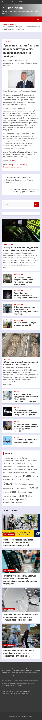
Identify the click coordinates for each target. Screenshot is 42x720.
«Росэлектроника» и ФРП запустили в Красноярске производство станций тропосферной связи (20, 617)
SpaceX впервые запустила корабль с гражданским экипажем (26, 295)
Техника (7, 42)
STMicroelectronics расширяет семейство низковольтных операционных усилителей (18, 542)
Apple (17, 461)
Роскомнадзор (7, 488)
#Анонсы (26, 458)
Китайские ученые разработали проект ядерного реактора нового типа (23, 280)
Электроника (18, 499)
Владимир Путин (13, 463)
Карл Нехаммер (21, 165)
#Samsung (6, 458)
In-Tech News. (13, 8)
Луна (35, 470)
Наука (26, 476)
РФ (20, 484)
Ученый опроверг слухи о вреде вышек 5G (25, 324)
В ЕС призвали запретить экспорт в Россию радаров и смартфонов (22, 190)
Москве (12, 476)
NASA (22, 461)
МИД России (7, 472)
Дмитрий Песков (8, 466)
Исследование (8, 470)
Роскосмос (16, 488)
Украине (14, 496)
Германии (33, 464)
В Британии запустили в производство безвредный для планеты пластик (26, 310)
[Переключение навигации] (5, 19)
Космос (28, 469)
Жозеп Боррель (20, 466)
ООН (27, 480)
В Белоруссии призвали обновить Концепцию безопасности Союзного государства (20, 180)
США (13, 492)
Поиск (36, 204)
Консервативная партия (12, 167)
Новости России (19, 480)
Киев (15, 470)
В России (34, 461)
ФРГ (32, 496)
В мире (26, 464)
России (33, 488)
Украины (24, 495)
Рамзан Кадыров (28, 484)
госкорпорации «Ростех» (12, 503)
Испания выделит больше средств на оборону (26, 441)
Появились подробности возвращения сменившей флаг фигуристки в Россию (26, 427)
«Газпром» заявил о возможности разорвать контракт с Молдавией (25, 412)
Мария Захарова (18, 472)
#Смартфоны (8, 461)
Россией (24, 488)
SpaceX (27, 461)
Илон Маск (30, 466)
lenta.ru (14, 161)
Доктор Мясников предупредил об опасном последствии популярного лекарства (26, 397)
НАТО (18, 476)
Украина (6, 496)
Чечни (6, 500)
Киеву (20, 470)
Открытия (10, 483)
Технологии (8, 244)
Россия (6, 492)
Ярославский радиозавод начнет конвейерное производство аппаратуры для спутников (19, 653)
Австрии (12, 165)
